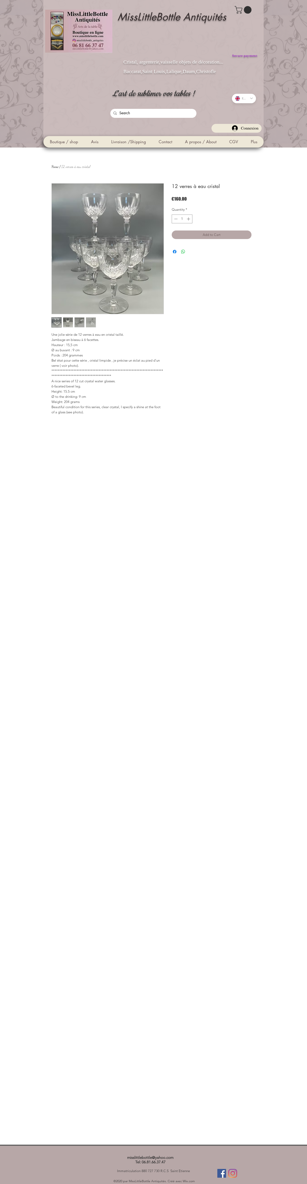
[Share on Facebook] (174, 251)
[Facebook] (221, 1173)
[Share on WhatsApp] (183, 251)
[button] (244, 10)
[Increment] (189, 219)
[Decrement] (175, 219)
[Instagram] (232, 1173)
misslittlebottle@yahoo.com (150, 1157)
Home (54, 166)
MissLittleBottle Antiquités (172, 16)
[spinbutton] (182, 219)
